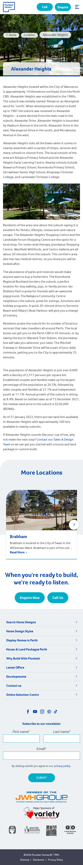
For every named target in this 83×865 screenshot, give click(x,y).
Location (29, 35)
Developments (16, 676)
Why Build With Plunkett (23, 658)
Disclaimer (38, 859)
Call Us (57, 597)
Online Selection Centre (22, 695)
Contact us (13, 685)
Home (12, 35)
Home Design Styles (19, 631)
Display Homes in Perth (22, 640)
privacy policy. (62, 766)
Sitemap (24, 859)
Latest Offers (15, 667)
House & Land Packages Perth (26, 649)
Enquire (63, 7)
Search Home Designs (21, 622)
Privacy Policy (55, 859)
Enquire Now (30, 597)
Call (44, 7)
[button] (74, 525)
